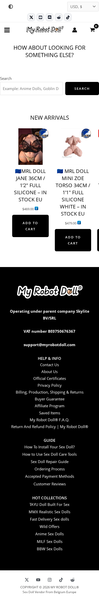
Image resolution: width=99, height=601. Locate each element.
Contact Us (49, 364)
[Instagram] (49, 580)
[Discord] (49, 17)
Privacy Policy (50, 385)
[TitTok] (61, 580)
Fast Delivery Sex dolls (49, 519)
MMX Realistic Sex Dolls (49, 511)
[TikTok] (68, 17)
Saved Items (49, 412)
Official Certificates (49, 378)
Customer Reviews (50, 483)
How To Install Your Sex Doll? (49, 446)
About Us (49, 371)
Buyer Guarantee (49, 398)
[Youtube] (40, 17)
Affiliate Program (49, 405)
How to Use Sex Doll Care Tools (49, 454)
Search (6, 78)
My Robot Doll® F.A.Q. (49, 419)
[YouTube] (38, 580)
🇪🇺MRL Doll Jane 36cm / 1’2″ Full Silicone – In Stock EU (30, 185)
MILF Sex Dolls (49, 541)
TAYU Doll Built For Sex (49, 504)
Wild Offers (49, 526)
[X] (27, 580)
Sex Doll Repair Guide (50, 461)
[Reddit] (58, 17)
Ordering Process (50, 468)
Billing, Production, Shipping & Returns (50, 392)
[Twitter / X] (31, 17)
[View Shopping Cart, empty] (92, 29)
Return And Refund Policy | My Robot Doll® (49, 426)
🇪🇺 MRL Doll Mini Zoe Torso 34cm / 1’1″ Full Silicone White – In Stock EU (73, 192)
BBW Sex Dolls (49, 548)
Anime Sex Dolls (49, 533)
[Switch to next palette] (10, 6)
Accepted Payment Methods (49, 476)
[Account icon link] (74, 30)
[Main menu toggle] (7, 30)
